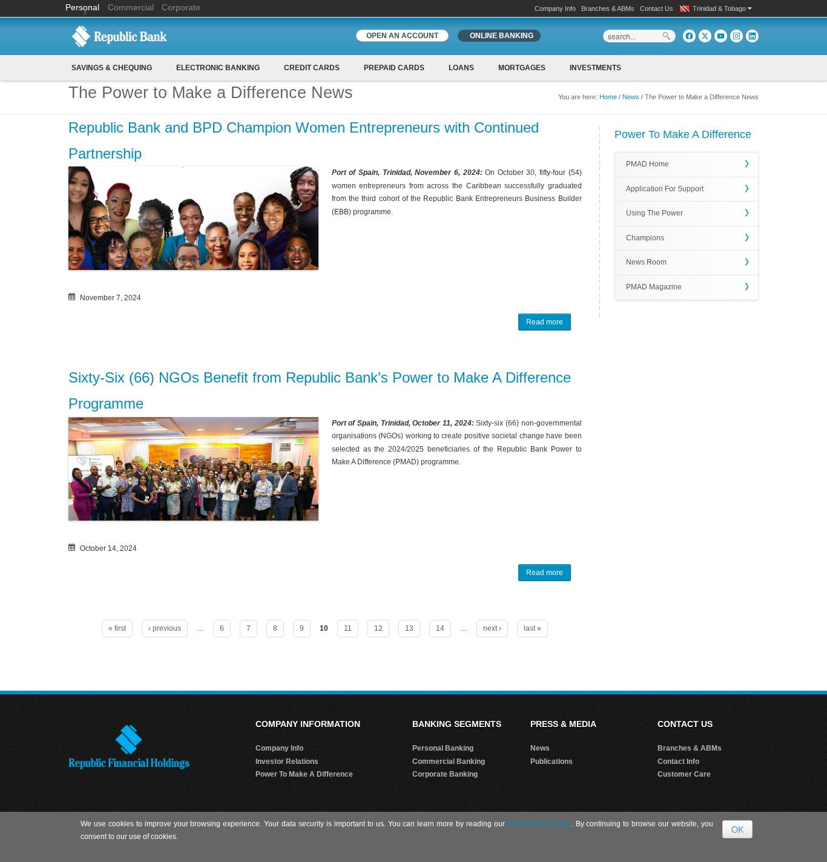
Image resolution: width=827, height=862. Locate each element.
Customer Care (684, 774)
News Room (646, 262)
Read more (548, 324)
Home (608, 96)
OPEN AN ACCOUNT (402, 35)
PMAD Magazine (654, 287)
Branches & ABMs (607, 8)
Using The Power (654, 213)
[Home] (119, 35)
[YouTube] (720, 36)
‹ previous (164, 628)
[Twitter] (705, 36)
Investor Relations (286, 761)
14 (440, 628)
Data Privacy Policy (539, 824)
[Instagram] (736, 36)
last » (532, 628)
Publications (551, 761)
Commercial (131, 7)
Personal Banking (442, 748)
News (630, 96)
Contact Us (656, 8)
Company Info (555, 8)
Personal (83, 7)
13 (409, 628)
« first (117, 628)
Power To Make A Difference (304, 774)
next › (492, 628)
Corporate (181, 7)
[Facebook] (689, 36)
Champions (645, 238)
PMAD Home (647, 164)
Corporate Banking (445, 774)
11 (348, 628)
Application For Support (664, 189)
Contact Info (678, 761)
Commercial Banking (448, 761)
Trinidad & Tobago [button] (720, 8)
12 (378, 628)
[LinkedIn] (752, 36)
